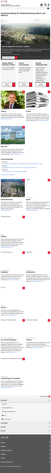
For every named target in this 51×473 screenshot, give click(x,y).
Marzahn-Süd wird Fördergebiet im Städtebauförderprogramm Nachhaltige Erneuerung (22, 163)
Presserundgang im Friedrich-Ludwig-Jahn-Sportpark (14, 171)
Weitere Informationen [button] (7, 462)
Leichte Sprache (7, 419)
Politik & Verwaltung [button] (6, 450)
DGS (5, 415)
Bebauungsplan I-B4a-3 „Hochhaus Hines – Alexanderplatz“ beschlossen (19, 167)
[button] (48, 8)
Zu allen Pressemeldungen (7, 174)
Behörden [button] (3, 446)
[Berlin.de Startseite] (4, 1)
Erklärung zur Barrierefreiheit (8, 411)
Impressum (4, 404)
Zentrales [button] (3, 427)
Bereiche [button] (3, 430)
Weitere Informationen (8, 57)
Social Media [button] (4, 423)
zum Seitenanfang (44, 396)
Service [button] (3, 442)
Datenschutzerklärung (7, 407)
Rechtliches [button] (4, 400)
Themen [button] (3, 458)
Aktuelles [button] (3, 454)
